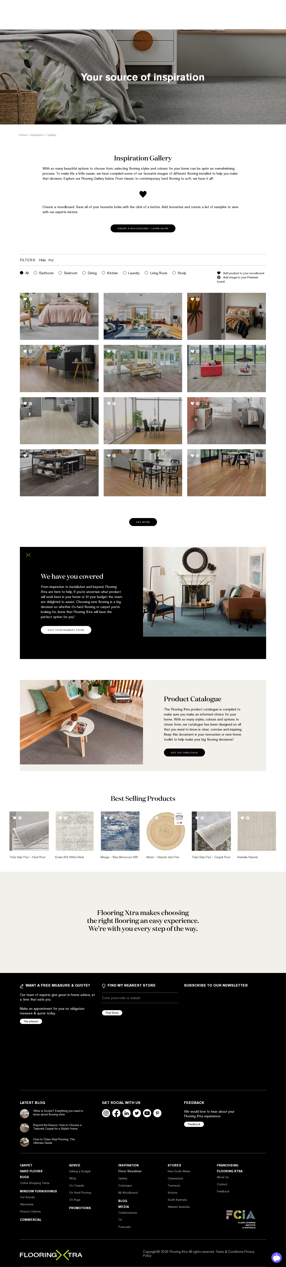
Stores (174, 1165)
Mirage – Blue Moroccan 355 (119, 857)
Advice (74, 1165)
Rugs (24, 1177)
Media (123, 1207)
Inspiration (128, 1165)
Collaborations (127, 1212)
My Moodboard (128, 1192)
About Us (223, 1177)
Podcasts (124, 1227)
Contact (222, 1184)
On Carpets (76, 1185)
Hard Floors (31, 1171)
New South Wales (179, 1171)
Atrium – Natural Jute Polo (162, 857)
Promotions (80, 1208)
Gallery (122, 1178)
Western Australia (179, 1206)
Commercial (30, 1220)
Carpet (26, 1165)
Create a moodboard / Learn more (143, 228)
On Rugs (74, 1199)
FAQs (72, 1178)
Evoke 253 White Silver (69, 857)
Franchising (227, 1165)
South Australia (177, 1199)
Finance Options (30, 1211)
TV (120, 1219)
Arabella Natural (247, 857)
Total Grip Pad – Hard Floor (27, 857)
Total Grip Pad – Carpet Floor (211, 857)
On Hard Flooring (80, 1192)
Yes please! (31, 1021)
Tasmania (174, 1185)
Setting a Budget (79, 1171)
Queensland (175, 1178)
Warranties (26, 1204)
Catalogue (125, 1185)
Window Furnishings (38, 1191)
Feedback (194, 1124)
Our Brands (27, 1197)
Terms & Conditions (229, 1252)
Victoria (172, 1192)
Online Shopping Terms (35, 1183)
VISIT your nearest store (66, 630)
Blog (122, 1201)
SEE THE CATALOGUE (184, 752)
